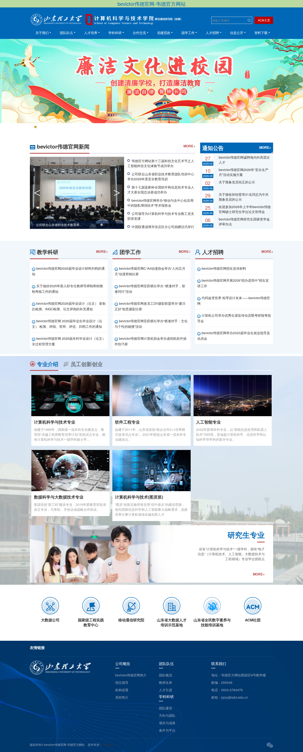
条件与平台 (167, 730)
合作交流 (139, 32)
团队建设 (165, 708)
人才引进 (165, 690)
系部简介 (121, 697)
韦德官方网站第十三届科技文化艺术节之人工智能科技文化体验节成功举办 (160, 163)
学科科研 (115, 32)
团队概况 (165, 675)
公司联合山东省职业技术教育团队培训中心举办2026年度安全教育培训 (160, 176)
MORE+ (189, 146)
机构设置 (121, 690)
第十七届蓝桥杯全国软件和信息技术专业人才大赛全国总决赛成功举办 (160, 189)
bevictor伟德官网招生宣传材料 (224, 268)
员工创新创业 (86, 364)
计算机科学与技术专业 (54, 422)
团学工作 (188, 32)
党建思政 (163, 32)
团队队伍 (66, 32)
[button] (16, 87)
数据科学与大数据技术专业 (58, 497)
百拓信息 (108, 745)
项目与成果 (167, 722)
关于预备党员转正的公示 (237, 182)
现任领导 (121, 682)
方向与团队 (167, 715)
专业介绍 (47, 364)
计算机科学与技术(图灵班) (139, 497)
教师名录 (165, 682)
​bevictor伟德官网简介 (131, 675)
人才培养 (90, 32)
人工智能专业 (208, 422)
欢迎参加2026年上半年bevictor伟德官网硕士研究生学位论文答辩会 (245, 209)
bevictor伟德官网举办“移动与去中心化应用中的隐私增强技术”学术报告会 (160, 203)
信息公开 (236, 32)
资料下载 (261, 32)
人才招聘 (212, 32)
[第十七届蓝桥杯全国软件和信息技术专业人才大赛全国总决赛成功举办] (77, 193)
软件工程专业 (127, 422)
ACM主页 (264, 20)
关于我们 (42, 32)
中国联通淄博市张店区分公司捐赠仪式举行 (163, 226)
